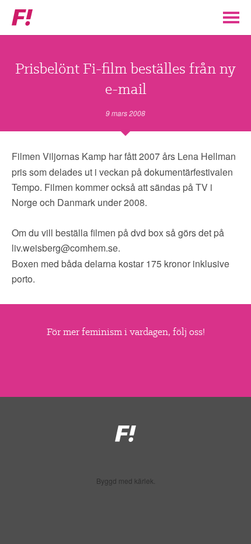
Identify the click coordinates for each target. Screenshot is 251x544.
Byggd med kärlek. (125, 481)
